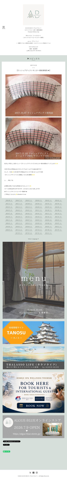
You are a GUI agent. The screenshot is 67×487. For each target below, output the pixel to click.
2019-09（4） (38, 223)
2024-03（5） (9, 210)
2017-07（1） (58, 230)
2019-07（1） (58, 223)
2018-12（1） (58, 226)
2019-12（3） (19, 223)
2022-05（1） (9, 216)
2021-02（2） (48, 216)
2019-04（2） (28, 226)
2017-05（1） (19, 233)
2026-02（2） (58, 200)
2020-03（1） (58, 220)
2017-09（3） (48, 230)
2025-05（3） (48, 203)
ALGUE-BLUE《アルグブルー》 (29, 476)
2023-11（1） (38, 210)
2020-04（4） (48, 220)
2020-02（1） (9, 223)
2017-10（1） (38, 230)
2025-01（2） (9, 207)
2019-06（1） (9, 226)
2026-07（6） (19, 200)
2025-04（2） (58, 203)
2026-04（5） (38, 200)
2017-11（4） (28, 230)
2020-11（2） (9, 220)
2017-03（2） (28, 233)
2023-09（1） (48, 210)
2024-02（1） (19, 210)
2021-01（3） (58, 216)
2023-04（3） (19, 213)
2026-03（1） (48, 200)
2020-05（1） (38, 220)
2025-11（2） (19, 203)
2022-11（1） (48, 213)
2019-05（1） (19, 226)
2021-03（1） (38, 216)
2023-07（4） (9, 213)
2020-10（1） (19, 220)
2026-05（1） (28, 200)
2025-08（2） (28, 203)
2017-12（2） (19, 230)
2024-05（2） (48, 207)
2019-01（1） (48, 226)
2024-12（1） (19, 207)
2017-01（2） (38, 233)
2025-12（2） (9, 203)
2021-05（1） (28, 216)
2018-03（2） (9, 230)
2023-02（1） (28, 213)
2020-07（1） (28, 220)
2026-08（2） (9, 200)
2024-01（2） (28, 210)
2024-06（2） (38, 207)
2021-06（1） (19, 216)
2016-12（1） (48, 233)
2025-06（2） (38, 203)
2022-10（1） (58, 213)
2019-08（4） (48, 223)
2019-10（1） (28, 223)
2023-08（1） (58, 210)
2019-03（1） (38, 226)
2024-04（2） (58, 207)
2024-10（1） (28, 207)
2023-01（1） (38, 213)
